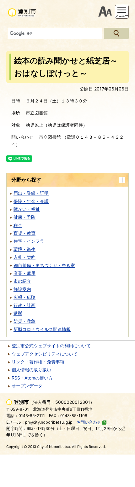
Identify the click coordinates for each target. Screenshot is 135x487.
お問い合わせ (89, 422)
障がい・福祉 (27, 209)
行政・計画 (24, 305)
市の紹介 (22, 281)
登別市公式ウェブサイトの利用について (51, 345)
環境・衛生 (24, 249)
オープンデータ (27, 385)
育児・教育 (24, 233)
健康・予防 (24, 217)
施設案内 (22, 289)
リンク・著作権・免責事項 (38, 361)
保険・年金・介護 (31, 201)
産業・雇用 (24, 273)
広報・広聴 (24, 297)
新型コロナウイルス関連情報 (42, 329)
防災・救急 (24, 321)
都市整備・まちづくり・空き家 (44, 265)
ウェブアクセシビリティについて (45, 354)
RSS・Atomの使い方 (32, 377)
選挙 (18, 313)
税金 (18, 225)
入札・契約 (24, 257)
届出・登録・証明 (31, 193)
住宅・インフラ (29, 241)
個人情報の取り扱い (31, 369)
